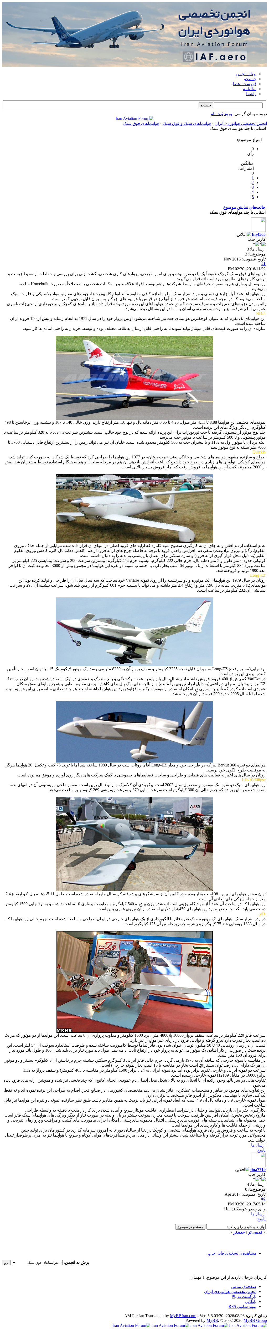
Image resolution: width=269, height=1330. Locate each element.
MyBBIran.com (183, 1315)
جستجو (250, 78)
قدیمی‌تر (255, 1232)
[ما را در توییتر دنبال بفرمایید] (131, 1325)
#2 (263, 1199)
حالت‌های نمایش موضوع (244, 207)
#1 (263, 264)
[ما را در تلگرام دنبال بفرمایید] (134, 118)
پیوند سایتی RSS (242, 1306)
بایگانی (250, 1301)
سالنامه (249, 88)
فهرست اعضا (244, 83)
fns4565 (259, 234)
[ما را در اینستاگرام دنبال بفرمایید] (209, 1325)
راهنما (251, 93)
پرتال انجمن (246, 73)
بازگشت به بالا (244, 1296)
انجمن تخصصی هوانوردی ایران (241, 123)
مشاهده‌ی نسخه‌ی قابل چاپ (232, 1253)
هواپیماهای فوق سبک (141, 123)
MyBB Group (255, 1320)
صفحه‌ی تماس (243, 1286)
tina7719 (258, 1169)
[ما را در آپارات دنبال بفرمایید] (170, 1325)
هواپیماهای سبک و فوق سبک (187, 123)
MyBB (212, 1320)
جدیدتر (239, 1232)
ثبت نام (216, 113)
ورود (228, 113)
